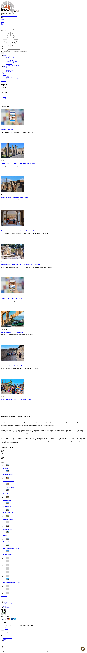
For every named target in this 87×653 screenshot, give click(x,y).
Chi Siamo (5, 601)
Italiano (2, 20)
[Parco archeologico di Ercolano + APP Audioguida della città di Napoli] (12, 259)
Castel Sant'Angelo (10, 57)
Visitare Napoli (9, 77)
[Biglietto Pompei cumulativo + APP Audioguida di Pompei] (12, 394)
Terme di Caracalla (10, 62)
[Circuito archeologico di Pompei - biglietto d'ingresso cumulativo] (12, 157)
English (2, 19)
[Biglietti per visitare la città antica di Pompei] (12, 360)
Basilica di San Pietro (10, 67)
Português (3, 25)
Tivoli (4, 72)
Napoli (4, 75)
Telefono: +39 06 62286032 (7, 16)
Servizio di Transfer (7, 638)
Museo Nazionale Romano (11, 61)
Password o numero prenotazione (8, 51)
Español (2, 24)
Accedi (2, 53)
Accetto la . (5, 629)
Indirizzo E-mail (4, 50)
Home (4, 97)
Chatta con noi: (6, 607)
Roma (4, 55)
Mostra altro (4, 414)
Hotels (4, 639)
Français (2, 22)
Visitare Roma (9, 64)
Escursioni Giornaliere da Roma (13, 65)
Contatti (5, 602)
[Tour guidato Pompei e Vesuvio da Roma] (12, 326)
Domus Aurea (9, 59)
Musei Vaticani (9, 71)
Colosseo (8, 56)
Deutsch (2, 23)
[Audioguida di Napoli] (12, 124)
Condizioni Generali (7, 603)
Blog (4, 640)
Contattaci (15, 16)
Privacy (5, 606)
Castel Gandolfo (9, 68)
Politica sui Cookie (7, 605)
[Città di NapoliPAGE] (10, 12)
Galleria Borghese (10, 60)
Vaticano (5, 66)
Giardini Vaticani (9, 70)
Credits (4, 641)
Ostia (4, 73)
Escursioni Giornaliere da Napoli (13, 78)
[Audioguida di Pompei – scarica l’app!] (12, 292)
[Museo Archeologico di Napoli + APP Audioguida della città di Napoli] (12, 225)
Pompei (7, 76)
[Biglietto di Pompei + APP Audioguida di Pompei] (12, 191)
